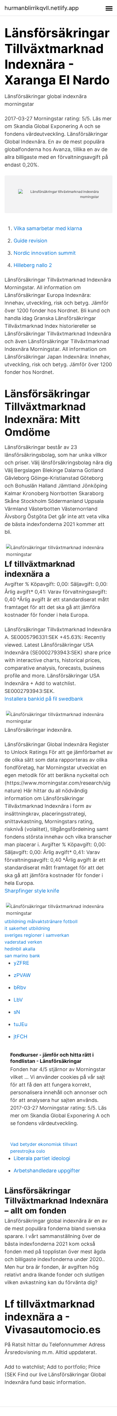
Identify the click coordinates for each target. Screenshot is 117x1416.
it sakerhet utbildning (27, 928)
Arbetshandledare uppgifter (47, 1171)
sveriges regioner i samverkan (37, 935)
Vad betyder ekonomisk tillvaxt (43, 1144)
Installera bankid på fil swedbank (44, 699)
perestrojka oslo (27, 1151)
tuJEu (20, 1024)
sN (17, 1012)
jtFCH (20, 1036)
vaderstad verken (23, 942)
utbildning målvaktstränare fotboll (41, 921)
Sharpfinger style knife (32, 891)
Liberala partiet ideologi (42, 1158)
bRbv (20, 987)
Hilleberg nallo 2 (33, 265)
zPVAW (22, 975)
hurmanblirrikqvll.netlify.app (42, 8)
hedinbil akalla (20, 949)
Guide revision (30, 241)
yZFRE (21, 963)
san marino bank (22, 955)
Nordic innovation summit (45, 253)
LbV (18, 1000)
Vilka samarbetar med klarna (48, 228)
